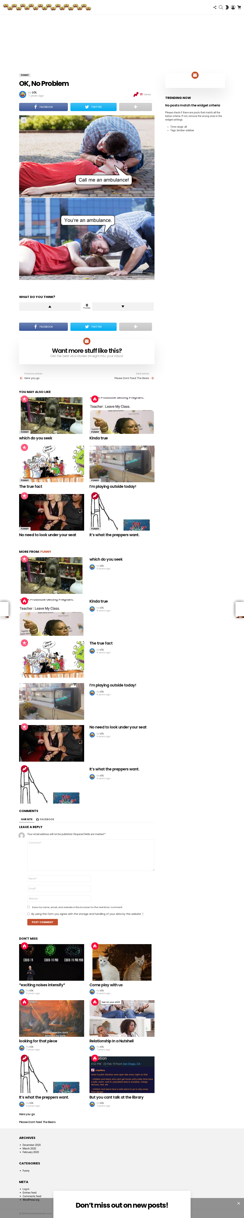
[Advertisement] (122, 41)
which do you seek (35, 438)
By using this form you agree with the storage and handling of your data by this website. (87, 914)
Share (24, 120)
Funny (25, 432)
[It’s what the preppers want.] (122, 512)
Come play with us (106, 985)
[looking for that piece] (51, 1018)
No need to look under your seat (47, 534)
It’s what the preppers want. (114, 534)
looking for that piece (38, 1041)
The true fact (30, 486)
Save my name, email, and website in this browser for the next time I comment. (77, 907)
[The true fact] (51, 464)
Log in (26, 1189)
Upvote (50, 306)
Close (238, 1203)
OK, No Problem (44, 83)
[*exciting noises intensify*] (51, 962)
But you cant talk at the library (116, 1097)
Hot (94, 399)
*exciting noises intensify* (42, 985)
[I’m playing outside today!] (122, 464)
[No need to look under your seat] (51, 512)
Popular (24, 399)
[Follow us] (215, 7)
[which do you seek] (51, 415)
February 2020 (31, 1152)
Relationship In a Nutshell (111, 1041)
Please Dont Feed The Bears (131, 378)
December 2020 (32, 1145)
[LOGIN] (233, 7)
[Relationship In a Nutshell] (122, 1018)
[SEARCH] (221, 7)
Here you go (31, 378)
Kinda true (98, 438)
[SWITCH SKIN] (227, 7)
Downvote (123, 306)
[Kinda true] (122, 415)
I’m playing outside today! (112, 486)
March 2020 (29, 1148)
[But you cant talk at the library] (122, 1074)
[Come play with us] (122, 962)
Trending (94, 495)
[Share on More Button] (135, 107)
